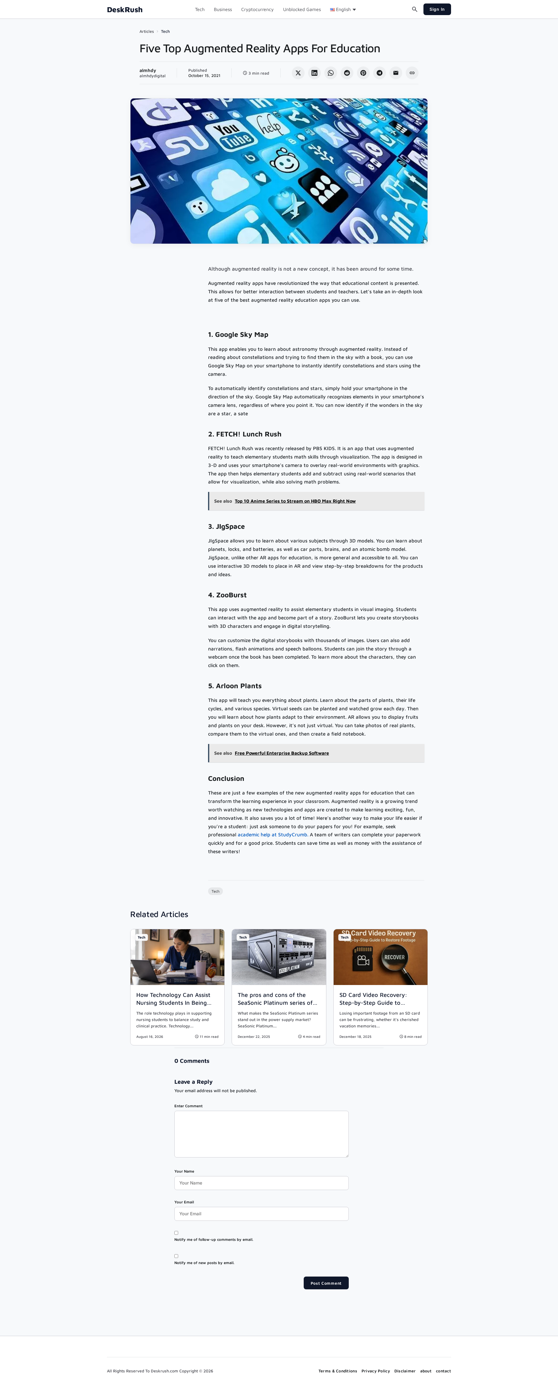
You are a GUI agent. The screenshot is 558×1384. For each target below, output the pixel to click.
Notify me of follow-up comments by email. (213, 1239)
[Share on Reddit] (347, 72)
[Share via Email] (395, 72)
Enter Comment (188, 1105)
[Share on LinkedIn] (314, 72)
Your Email (184, 1202)
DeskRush (125, 9)
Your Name (184, 1171)
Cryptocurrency (257, 9)
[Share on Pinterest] (363, 72)
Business (223, 9)
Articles (147, 31)
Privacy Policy (376, 1370)
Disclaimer (405, 1370)
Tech (200, 9)
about (426, 1370)
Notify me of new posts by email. (204, 1262)
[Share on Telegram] (379, 72)
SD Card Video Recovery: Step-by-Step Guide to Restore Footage (373, 1002)
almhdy (148, 70)
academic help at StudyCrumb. (273, 834)
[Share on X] (298, 72)
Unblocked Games (302, 9)
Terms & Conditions (338, 1370)
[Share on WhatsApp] (330, 72)
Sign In (437, 9)
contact (443, 1370)
